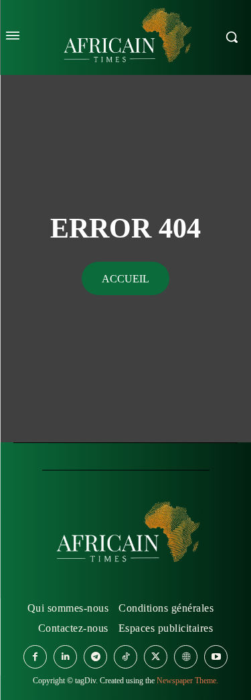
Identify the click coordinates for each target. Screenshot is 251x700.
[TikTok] (125, 657)
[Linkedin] (65, 657)
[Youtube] (216, 657)
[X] (155, 657)
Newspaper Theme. (187, 680)
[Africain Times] (126, 534)
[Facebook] (35, 657)
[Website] (185, 657)
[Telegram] (95, 657)
